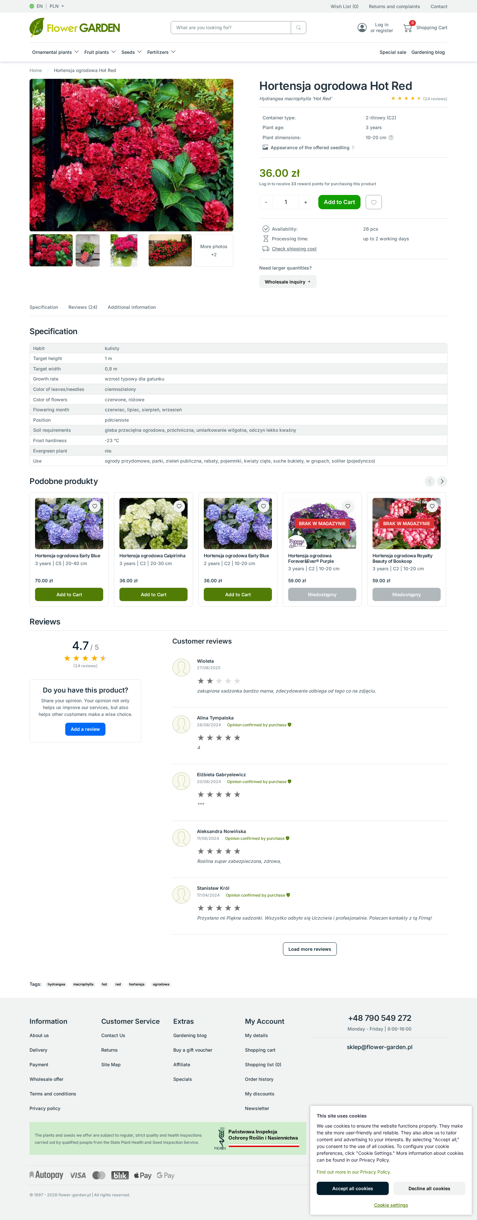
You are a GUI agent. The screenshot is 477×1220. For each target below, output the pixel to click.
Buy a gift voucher (192, 1050)
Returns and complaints (394, 6)
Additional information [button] (132, 307)
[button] (47, 6)
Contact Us (113, 1035)
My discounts (260, 1093)
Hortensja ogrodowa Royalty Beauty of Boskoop (403, 558)
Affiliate (181, 1064)
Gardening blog (428, 52)
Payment (39, 1064)
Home (36, 70)
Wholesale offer (46, 1079)
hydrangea (56, 984)
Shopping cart (260, 1050)
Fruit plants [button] (96, 52)
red (118, 984)
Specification (44, 307)
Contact (439, 6)
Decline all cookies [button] (429, 1188)
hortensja (136, 984)
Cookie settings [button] (391, 1205)
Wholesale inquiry (286, 281)
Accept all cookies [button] (352, 1188)
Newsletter (257, 1108)
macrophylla (83, 984)
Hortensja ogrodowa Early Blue (67, 555)
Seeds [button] (128, 52)
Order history (259, 1079)
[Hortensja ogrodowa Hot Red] (75, 27)
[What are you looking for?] (298, 27)
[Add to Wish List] (374, 202)
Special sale (393, 52)
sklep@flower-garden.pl (379, 1047)
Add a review (85, 729)
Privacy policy (45, 1108)
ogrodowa (161, 984)
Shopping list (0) (263, 1064)
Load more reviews (309, 949)
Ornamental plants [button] (52, 52)
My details (256, 1035)
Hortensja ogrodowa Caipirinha (152, 555)
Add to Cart (339, 202)
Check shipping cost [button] (294, 248)
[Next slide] (442, 481)
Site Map (111, 1064)
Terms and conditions (53, 1093)
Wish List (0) (345, 6)
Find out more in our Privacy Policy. (354, 1172)
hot (104, 984)
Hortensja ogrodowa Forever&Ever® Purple (311, 558)
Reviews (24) (82, 307)
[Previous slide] (430, 481)
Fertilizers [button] (158, 52)
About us (39, 1035)
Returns (109, 1050)
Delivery (38, 1050)
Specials (182, 1079)
